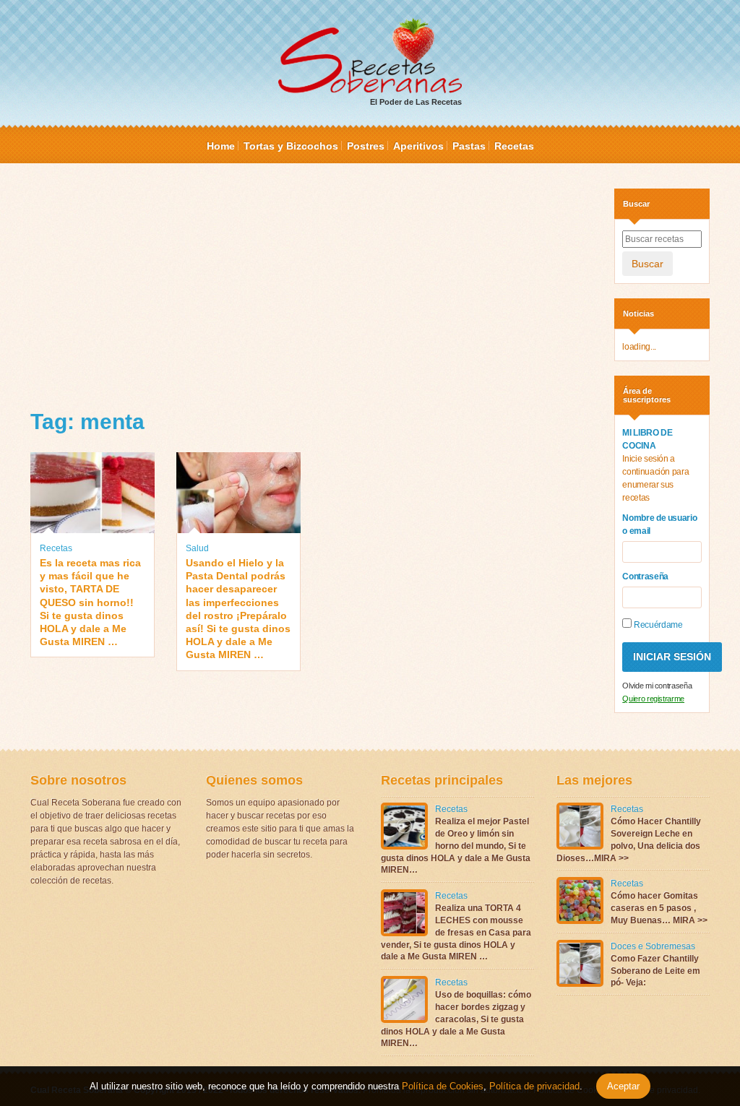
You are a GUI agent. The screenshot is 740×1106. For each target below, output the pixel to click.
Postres (365, 146)
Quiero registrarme (653, 698)
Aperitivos (418, 146)
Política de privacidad (533, 1086)
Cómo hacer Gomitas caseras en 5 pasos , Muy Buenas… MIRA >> (659, 908)
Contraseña (645, 576)
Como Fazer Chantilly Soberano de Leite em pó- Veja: (655, 971)
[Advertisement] (311, 290)
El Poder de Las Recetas (416, 102)
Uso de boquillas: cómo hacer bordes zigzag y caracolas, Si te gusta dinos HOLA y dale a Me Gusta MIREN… (456, 1019)
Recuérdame (657, 625)
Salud (197, 548)
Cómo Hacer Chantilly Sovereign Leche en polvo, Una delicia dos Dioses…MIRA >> (628, 839)
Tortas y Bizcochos (291, 146)
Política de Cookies (442, 1086)
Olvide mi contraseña (657, 685)
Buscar (647, 263)
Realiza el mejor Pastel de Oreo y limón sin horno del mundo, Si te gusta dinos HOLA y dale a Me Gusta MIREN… (455, 845)
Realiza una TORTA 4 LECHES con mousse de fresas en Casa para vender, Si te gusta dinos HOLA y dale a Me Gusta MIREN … (456, 932)
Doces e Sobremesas (653, 946)
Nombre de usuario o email (659, 524)
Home (221, 146)
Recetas (514, 146)
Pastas (469, 146)
